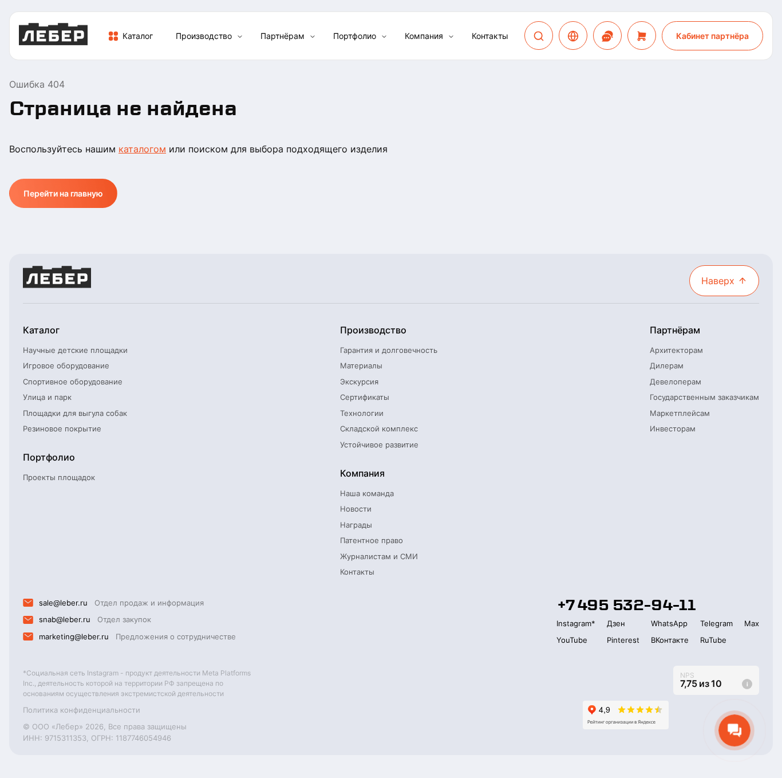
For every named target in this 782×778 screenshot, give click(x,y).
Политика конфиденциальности (81, 709)
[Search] (538, 36)
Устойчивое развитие (379, 444)
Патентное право (371, 540)
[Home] (53, 35)
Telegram (716, 623)
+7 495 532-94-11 (626, 605)
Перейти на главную (63, 193)
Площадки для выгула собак (75, 413)
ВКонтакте (670, 640)
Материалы (361, 365)
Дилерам (667, 365)
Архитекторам (676, 350)
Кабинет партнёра (712, 36)
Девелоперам (675, 381)
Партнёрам (282, 36)
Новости (356, 508)
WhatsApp (669, 623)
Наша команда (367, 493)
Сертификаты (364, 397)
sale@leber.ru (63, 602)
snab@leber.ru (64, 619)
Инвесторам (673, 428)
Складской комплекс (379, 428)
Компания (424, 36)
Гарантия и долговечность (388, 350)
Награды (356, 524)
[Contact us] (607, 36)
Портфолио (354, 36)
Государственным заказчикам (704, 397)
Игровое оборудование (66, 365)
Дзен (616, 623)
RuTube (713, 640)
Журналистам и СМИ (379, 556)
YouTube (571, 640)
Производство (204, 36)
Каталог (138, 36)
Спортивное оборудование (73, 381)
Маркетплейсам (680, 413)
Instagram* (575, 623)
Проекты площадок (59, 477)
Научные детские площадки (75, 350)
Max (751, 623)
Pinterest (623, 640)
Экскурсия (359, 381)
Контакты (490, 36)
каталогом (142, 149)
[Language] (573, 36)
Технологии (362, 413)
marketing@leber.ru (74, 636)
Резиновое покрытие (62, 428)
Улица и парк (47, 397)
